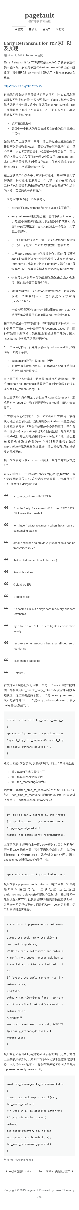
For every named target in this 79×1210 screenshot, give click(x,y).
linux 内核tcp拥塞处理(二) (55, 1171)
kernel (33, 55)
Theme (66, 1190)
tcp (31, 1159)
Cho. (39, 1196)
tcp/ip (21, 1159)
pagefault (39, 15)
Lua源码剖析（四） (20, 1171)
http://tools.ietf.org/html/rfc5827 (23, 86)
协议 (40, 55)
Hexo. (58, 1190)
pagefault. (32, 1190)
